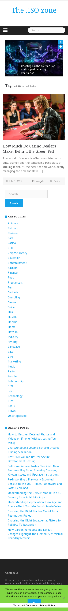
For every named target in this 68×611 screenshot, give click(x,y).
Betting (12, 228)
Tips (10, 401)
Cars (10, 238)
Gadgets (13, 292)
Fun (10, 287)
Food (11, 277)
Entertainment (17, 263)
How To (13, 332)
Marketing (14, 361)
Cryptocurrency (17, 253)
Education (14, 258)
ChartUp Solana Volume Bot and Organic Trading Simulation (38, 69)
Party (11, 371)
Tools (11, 406)
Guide (11, 307)
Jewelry (12, 342)
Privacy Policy (47, 605)
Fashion (12, 268)
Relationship (16, 381)
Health (12, 317)
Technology (15, 396)
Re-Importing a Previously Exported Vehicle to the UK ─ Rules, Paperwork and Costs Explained (35, 483)
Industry (13, 337)
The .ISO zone (34, 10)
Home (12, 327)
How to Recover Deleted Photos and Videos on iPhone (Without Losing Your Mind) (32, 438)
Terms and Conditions (25, 605)
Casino (57, 181)
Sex (10, 391)
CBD (10, 248)
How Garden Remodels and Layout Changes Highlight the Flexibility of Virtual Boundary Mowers (35, 534)
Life (10, 356)
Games (12, 302)
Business (13, 233)
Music (11, 366)
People (12, 376)
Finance (13, 273)
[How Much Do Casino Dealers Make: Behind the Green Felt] (34, 117)
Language (14, 347)
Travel (12, 411)
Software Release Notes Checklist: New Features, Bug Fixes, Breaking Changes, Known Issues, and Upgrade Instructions (33, 470)
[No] (63, 598)
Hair (10, 312)
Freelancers (15, 282)
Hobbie (12, 322)
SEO (10, 386)
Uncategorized (17, 416)
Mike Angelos (39, 181)
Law (10, 352)
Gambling (14, 297)
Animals (13, 223)
